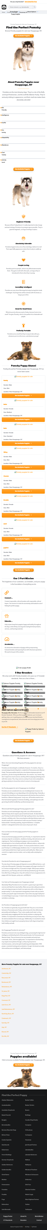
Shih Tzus (28, 1184)
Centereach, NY (6, 1018)
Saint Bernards (6, 1209)
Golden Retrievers (7, 1164)
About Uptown (32, 12)
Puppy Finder (14, 12)
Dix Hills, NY (5, 1036)
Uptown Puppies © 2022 (16, 1226)
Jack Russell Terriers (31, 1145)
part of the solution (18, 652)
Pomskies (4, 1189)
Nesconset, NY (6, 978)
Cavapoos (28, 1125)
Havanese (28, 1140)
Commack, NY (6, 1000)
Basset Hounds (6, 1115)
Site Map (27, 1226)
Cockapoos (28, 1135)
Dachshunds (5, 1145)
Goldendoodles (6, 1169)
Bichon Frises (6, 1135)
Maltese (27, 1160)
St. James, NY (5, 991)
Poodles (4, 1194)
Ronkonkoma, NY (7, 986)
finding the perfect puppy (12, 606)
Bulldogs (27, 1115)
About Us (23, 1216)
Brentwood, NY (6, 982)
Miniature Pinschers (31, 1169)
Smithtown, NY (6, 968)
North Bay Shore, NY (8, 1014)
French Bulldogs (6, 1154)
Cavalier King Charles (31, 1120)
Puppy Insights (15, 14)
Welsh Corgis (29, 1194)
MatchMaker (39, 1216)
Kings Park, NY (6, 996)
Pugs (3, 1199)
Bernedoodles (6, 1125)
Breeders (23, 1220)
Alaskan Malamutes (7, 1100)
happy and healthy (28, 624)
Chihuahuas (28, 1130)
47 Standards (7, 1220)
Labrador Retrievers (31, 1154)
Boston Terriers (29, 1105)
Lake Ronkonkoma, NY (8, 1009)
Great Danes (5, 1174)
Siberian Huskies (30, 1189)
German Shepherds (7, 1160)
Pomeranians (6, 1184)
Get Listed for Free (31, 2)
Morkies (4, 1179)
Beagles (4, 1120)
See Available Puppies (22, 36)
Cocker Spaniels (6, 1140)
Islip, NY (4, 1027)
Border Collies (29, 1100)
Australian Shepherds (8, 1110)
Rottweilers (5, 1204)
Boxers (27, 1110)
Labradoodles (29, 1150)
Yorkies (27, 1204)
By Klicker (34, 1226)
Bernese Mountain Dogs (9, 1130)
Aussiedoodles (6, 1105)
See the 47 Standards (9, 727)
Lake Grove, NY (6, 1005)
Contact (39, 1220)
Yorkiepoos (28, 1209)
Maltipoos (28, 1164)
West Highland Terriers (32, 1199)
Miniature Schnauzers (31, 1174)
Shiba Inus (28, 1179)
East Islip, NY (5, 1023)
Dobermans (5, 1150)
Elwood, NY (5, 1032)
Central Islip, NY (6, 973)
